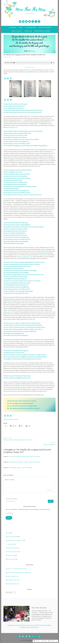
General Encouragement (11, 536)
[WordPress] (39, 21)
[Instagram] (32, 21)
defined (10, 302)
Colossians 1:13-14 (27, 256)
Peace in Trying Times (50, 443)
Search (50, 501)
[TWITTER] (36, 636)
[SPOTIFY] (26, 636)
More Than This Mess (39, 608)
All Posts (8, 533)
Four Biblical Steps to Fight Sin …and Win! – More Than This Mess (24, 462)
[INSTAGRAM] (33, 636)
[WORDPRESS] (39, 636)
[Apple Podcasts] (29, 21)
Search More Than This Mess (11, 498)
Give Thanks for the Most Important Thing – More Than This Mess (24, 456)
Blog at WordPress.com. (29, 640)
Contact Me (28, 31)
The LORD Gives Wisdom (12, 551)
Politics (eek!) (10, 544)
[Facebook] (20, 21)
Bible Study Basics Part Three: (13, 580)
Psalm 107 (28, 70)
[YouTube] (23, 21)
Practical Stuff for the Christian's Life (14, 540)
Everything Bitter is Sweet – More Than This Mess (20, 467)
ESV (16, 419)
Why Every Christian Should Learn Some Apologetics (18, 572)
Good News (12, 27)
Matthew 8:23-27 (7, 312)
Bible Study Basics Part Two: (13, 583)
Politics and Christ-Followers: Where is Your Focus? (17, 439)
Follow (9, 517)
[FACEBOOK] (19, 636)
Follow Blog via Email (29, 506)
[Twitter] (36, 21)
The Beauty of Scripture (11, 548)
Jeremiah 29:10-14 (12, 127)
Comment (49, 490)
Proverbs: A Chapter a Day (12, 576)
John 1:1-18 (44, 254)
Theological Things (10, 555)
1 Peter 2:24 (19, 256)
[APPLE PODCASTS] (29, 636)
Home (20, 27)
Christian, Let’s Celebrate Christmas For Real (16, 568)
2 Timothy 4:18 (30, 319)
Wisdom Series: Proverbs (42, 31)
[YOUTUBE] (23, 636)
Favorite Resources (45, 27)
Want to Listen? (16, 31)
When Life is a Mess (10, 559)
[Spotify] (26, 21)
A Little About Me (30, 27)
